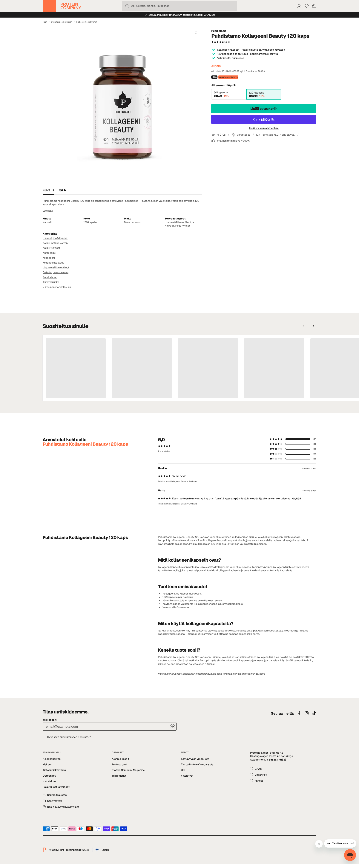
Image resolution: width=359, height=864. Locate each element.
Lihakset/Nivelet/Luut (56, 267)
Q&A (62, 190)
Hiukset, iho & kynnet (55, 238)
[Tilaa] (172, 726)
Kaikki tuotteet (51, 248)
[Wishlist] (306, 6)
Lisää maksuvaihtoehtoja (264, 128)
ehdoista (83, 737)
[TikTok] (314, 713)
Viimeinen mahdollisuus (57, 287)
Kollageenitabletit (53, 262)
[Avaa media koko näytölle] (122, 106)
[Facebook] (299, 713)
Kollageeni (49, 257)
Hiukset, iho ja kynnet (86, 22)
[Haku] (127, 6)
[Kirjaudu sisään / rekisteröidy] (299, 6)
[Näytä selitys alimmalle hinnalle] (241, 71)
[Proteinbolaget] (71, 6)
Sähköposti (49, 720)
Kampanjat (49, 252)
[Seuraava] (312, 326)
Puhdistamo (218, 30)
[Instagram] (306, 713)
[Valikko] (49, 6)
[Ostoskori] (314, 6)
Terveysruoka (51, 282)
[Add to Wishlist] (196, 32)
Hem (45, 22)
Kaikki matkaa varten (55, 243)
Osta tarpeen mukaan (61, 22)
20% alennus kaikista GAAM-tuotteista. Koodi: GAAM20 (181, 14)
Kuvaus (48, 190)
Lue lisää (48, 210)
